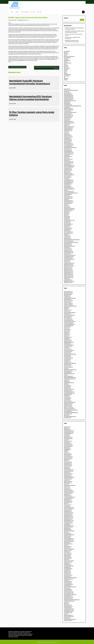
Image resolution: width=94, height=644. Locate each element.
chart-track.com (67, 348)
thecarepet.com (67, 92)
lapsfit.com (66, 503)
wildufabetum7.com (68, 282)
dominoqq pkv (16, 631)
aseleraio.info (67, 213)
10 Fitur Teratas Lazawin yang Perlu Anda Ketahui (31, 114)
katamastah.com (67, 211)
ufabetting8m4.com (68, 515)
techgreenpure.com (68, 476)
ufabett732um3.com (68, 543)
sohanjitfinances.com (68, 251)
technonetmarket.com (69, 541)
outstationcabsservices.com (70, 586)
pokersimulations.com (68, 507)
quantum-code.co (68, 550)
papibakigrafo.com (68, 394)
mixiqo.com (66, 234)
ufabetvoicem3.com (68, 521)
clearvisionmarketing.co (69, 549)
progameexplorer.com (69, 608)
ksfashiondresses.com (68, 202)
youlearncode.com (68, 465)
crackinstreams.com (68, 498)
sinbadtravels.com (68, 117)
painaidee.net (67, 155)
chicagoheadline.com (68, 433)
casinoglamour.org (68, 413)
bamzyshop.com (67, 572)
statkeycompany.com (68, 322)
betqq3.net (66, 384)
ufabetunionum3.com (68, 516)
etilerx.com (66, 532)
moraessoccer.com (68, 346)
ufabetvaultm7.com (68, 519)
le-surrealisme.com (68, 319)
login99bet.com (67, 429)
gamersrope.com (67, 113)
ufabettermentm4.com (69, 265)
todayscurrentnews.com (69, 259)
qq (26, 635)
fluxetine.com (67, 381)
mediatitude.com (67, 313)
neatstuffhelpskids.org (68, 345)
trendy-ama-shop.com (69, 560)
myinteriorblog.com (68, 568)
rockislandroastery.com (69, 610)
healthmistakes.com (68, 200)
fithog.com (66, 368)
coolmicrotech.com (68, 590)
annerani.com (67, 330)
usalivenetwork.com (68, 108)
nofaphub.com (67, 442)
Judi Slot (17, 12)
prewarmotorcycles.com (69, 315)
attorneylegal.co (67, 177)
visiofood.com (67, 563)
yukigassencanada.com (69, 491)
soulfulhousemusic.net (68, 252)
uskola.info (66, 545)
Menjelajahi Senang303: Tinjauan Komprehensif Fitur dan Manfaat (72, 41)
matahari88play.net (68, 151)
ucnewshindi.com (67, 111)
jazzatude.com (67, 332)
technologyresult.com (68, 469)
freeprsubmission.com (68, 566)
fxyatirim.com (67, 467)
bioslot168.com (67, 617)
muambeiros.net (67, 359)
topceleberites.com (68, 514)
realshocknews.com (68, 198)
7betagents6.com (68, 495)
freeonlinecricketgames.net (70, 354)
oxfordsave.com (67, 138)
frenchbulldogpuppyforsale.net (70, 410)
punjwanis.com (67, 89)
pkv (64, 77)
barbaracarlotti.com (68, 403)
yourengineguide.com (68, 584)
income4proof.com (68, 446)
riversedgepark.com (68, 438)
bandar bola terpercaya (69, 56)
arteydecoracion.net (68, 367)
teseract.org (66, 559)
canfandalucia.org (68, 582)
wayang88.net (67, 524)
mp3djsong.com (67, 297)
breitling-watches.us (68, 304)
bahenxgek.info (67, 103)
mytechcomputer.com (69, 616)
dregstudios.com (67, 343)
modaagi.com (67, 338)
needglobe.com (67, 235)
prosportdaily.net (67, 556)
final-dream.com (67, 553)
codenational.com (68, 607)
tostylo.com (66, 133)
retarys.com (66, 125)
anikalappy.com (67, 528)
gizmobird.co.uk (67, 295)
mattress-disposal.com (69, 191)
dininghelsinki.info (67, 529)
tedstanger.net (67, 542)
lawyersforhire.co (67, 148)
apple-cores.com (67, 400)
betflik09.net (66, 450)
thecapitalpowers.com (69, 256)
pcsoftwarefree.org (68, 458)
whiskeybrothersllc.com (69, 281)
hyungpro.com (67, 160)
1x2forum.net (66, 428)
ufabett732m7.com (68, 562)
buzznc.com (66, 602)
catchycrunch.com (68, 441)
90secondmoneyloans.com (70, 485)
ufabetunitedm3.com (68, 270)
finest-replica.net (67, 554)
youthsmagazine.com (68, 154)
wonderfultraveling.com (69, 350)
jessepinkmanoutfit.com (69, 122)
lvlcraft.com (66, 484)
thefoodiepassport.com (69, 391)
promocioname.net (68, 351)
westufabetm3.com (68, 280)
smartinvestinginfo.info (69, 538)
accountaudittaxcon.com (69, 220)
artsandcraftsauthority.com (70, 619)
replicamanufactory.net (69, 508)
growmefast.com (67, 186)
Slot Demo (33, 12)
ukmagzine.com (67, 118)
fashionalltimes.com (68, 595)
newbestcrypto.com (68, 137)
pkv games (14, 632)
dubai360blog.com (68, 183)
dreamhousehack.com (69, 592)
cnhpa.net (66, 204)
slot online (39, 12)
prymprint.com (67, 221)
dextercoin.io (66, 415)
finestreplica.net (67, 533)
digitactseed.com (67, 482)
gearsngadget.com (68, 501)
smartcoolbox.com (68, 250)
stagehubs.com (67, 426)
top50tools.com (67, 326)
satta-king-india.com (68, 490)
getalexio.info (67, 218)
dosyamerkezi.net (68, 317)
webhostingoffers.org (68, 471)
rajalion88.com (67, 436)
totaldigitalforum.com (68, 597)
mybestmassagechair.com (69, 378)
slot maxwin (14, 634)
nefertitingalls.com (68, 443)
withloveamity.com (68, 464)
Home (12, 12)
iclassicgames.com (68, 139)
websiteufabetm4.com (69, 525)
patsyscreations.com (68, 445)
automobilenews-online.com (70, 594)
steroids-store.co (67, 365)
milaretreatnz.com (68, 337)
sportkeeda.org (67, 222)
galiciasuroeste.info (68, 341)
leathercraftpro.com (68, 231)
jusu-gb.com (66, 91)
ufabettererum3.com (68, 264)
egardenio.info (67, 216)
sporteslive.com (67, 164)
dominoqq (22, 631)
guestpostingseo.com (68, 95)
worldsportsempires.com (69, 208)
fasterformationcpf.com (69, 126)
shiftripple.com (67, 247)
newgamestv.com (68, 168)
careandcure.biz (67, 225)
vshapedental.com (68, 581)
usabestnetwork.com (68, 121)
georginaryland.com (68, 371)
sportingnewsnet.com (68, 161)
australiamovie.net (68, 294)
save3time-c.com (68, 309)
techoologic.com (67, 576)
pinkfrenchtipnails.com (69, 167)
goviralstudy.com (67, 398)
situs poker (66, 53)
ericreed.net (66, 380)
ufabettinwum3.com (68, 269)
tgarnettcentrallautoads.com (70, 306)
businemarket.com (68, 150)
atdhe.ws (66, 374)
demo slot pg (67, 68)
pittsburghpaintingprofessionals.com (72, 239)
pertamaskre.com (68, 104)
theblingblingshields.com (69, 165)
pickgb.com (66, 199)
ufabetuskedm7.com (68, 273)
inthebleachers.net (68, 406)
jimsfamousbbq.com (68, 291)
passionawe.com (67, 238)
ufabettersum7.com (68, 267)
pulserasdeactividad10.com (70, 402)
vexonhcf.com (67, 311)
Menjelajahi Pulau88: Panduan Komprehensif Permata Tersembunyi (29, 82)
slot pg (65, 64)
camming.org (67, 434)
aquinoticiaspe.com (68, 146)
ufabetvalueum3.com (68, 517)
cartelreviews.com (68, 478)
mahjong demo (67, 60)
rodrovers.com (67, 488)
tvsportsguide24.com (68, 181)
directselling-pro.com (68, 611)
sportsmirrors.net (67, 170)
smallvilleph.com (67, 339)
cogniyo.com (66, 226)
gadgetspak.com (67, 499)
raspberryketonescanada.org (70, 577)
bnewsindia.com (67, 569)
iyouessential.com (68, 463)
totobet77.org (67, 261)
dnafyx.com (66, 460)
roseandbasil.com (68, 372)
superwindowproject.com (69, 393)
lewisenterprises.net (68, 456)
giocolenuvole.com (68, 462)
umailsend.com (67, 124)
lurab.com (66, 614)
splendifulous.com (68, 511)
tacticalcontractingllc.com (69, 255)
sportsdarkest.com (68, 156)
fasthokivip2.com (67, 142)
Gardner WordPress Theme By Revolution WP (47, 642)
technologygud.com (68, 196)
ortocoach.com (67, 237)
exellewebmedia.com (68, 115)
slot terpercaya (67, 57)
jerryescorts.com (67, 176)
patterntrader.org (68, 203)
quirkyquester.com (68, 244)
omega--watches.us (68, 303)
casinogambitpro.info (68, 96)
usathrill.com (66, 580)
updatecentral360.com (69, 209)
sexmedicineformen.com (69, 246)
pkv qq (65, 55)
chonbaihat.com (67, 361)
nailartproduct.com (68, 481)
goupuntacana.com (68, 437)
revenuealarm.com (68, 612)
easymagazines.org (68, 228)
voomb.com (66, 178)
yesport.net (66, 131)
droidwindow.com (67, 564)
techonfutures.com (68, 575)
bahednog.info (67, 102)
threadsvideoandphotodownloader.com (72, 105)
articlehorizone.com (68, 493)
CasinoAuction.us (67, 386)
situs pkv (66, 52)
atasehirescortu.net (68, 173)
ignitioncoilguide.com (68, 615)
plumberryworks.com (68, 241)
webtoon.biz (66, 157)
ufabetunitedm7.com (68, 272)
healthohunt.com (67, 536)
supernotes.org (67, 207)
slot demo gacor (67, 74)
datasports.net (67, 172)
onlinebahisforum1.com (69, 432)
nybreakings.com (67, 585)
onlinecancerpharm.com (69, 189)
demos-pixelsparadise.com (70, 312)
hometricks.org (67, 230)
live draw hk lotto (67, 63)
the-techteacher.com (68, 593)
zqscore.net (66, 212)
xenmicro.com (67, 452)
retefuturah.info (67, 537)
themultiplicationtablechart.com (71, 412)
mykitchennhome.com (69, 389)
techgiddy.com (67, 107)
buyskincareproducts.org (69, 408)
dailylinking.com (67, 459)
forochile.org (66, 347)
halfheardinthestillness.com (70, 377)
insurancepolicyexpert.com (70, 321)
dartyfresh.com (67, 455)
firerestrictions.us (67, 356)
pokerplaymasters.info (69, 98)
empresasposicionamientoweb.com (71, 599)
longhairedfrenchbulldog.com (70, 147)
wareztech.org (67, 120)
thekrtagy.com (67, 588)
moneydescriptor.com (69, 152)
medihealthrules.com (68, 579)
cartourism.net (67, 399)
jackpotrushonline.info (68, 109)
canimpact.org (67, 397)
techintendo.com (67, 475)
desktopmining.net (68, 404)
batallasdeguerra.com (68, 342)
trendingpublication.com (69, 263)
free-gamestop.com (68, 116)
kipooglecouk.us (67, 387)
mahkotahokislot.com (68, 187)
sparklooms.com (67, 254)
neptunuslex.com (67, 299)
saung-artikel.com (68, 141)
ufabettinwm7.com (68, 268)
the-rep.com (67, 328)
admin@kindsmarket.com (22, 20)
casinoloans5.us (67, 385)
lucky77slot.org (67, 185)
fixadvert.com (67, 307)
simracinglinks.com (68, 316)
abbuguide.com (67, 468)
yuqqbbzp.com (67, 494)
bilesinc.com (66, 335)
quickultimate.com (68, 243)
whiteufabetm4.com (68, 527)
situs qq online (67, 51)
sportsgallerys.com (68, 169)
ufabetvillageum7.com (69, 520)
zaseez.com (66, 439)
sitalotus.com (67, 205)
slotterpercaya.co (68, 248)
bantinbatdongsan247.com (70, 100)
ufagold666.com (67, 567)
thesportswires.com (68, 159)
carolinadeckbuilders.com (69, 324)
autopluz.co (66, 308)
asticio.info (66, 215)
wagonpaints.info (67, 546)
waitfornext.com (67, 547)
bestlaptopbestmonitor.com (70, 369)
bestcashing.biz (67, 355)
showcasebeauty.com (68, 320)
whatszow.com (67, 472)
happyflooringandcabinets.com (70, 192)
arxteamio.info (67, 217)
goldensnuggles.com (68, 128)
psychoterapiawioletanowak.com (71, 242)
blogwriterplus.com (68, 94)
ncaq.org (66, 451)
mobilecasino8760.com (69, 382)
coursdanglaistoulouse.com (70, 298)
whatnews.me (67, 551)
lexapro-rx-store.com (68, 407)
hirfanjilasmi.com (67, 229)
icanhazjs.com (67, 395)
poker (65, 72)
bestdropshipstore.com (69, 477)
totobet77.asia (67, 260)
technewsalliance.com (69, 540)
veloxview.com (67, 278)
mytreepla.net (67, 506)
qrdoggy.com (67, 195)
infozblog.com (67, 360)
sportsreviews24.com (68, 182)
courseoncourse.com (68, 99)
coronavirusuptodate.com (69, 497)
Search (66, 18)
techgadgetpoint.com (68, 180)
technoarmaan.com (68, 598)
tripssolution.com (67, 489)
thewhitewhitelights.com (69, 373)
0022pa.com (66, 333)
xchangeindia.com (68, 589)
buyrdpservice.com (68, 130)
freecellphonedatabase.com (70, 112)
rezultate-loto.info (68, 510)
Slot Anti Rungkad (24, 12)
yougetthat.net (67, 134)
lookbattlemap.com (68, 129)
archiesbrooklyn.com (68, 358)
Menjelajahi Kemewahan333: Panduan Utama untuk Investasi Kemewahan (30, 98)
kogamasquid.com (68, 411)
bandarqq (66, 78)
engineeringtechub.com (69, 174)
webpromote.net (67, 364)
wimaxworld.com (67, 352)
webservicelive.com (68, 620)
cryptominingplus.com (69, 144)
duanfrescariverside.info (69, 530)
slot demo (66, 69)
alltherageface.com (68, 606)
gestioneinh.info (67, 555)
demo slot (66, 59)
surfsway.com (67, 480)
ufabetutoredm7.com (68, 276)
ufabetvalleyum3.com (68, 277)
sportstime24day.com (68, 163)
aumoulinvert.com (68, 390)
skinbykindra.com (67, 605)
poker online (66, 76)
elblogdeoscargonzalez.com (70, 363)
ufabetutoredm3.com (68, 274)
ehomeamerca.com (68, 473)
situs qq (65, 70)
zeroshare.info (67, 334)
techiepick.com (67, 571)
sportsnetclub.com (68, 135)
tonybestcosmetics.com (69, 601)
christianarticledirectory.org (70, 416)
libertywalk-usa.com (68, 293)
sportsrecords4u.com (68, 512)
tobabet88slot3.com (68, 257)
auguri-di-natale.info (68, 300)
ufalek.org (66, 190)
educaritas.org (67, 447)
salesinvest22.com (68, 558)
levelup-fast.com (67, 504)
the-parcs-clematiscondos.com (71, 90)
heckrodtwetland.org (68, 376)
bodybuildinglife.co (68, 194)
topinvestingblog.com (68, 325)
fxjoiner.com (66, 603)
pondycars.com (67, 573)
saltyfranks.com (67, 329)
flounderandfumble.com (69, 534)
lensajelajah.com (67, 449)
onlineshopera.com (68, 454)
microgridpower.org (68, 233)
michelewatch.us (67, 302)
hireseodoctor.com (68, 502)
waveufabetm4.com (68, 523)
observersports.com (68, 143)
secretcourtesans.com (69, 430)
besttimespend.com (68, 224)
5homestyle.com (67, 417)
